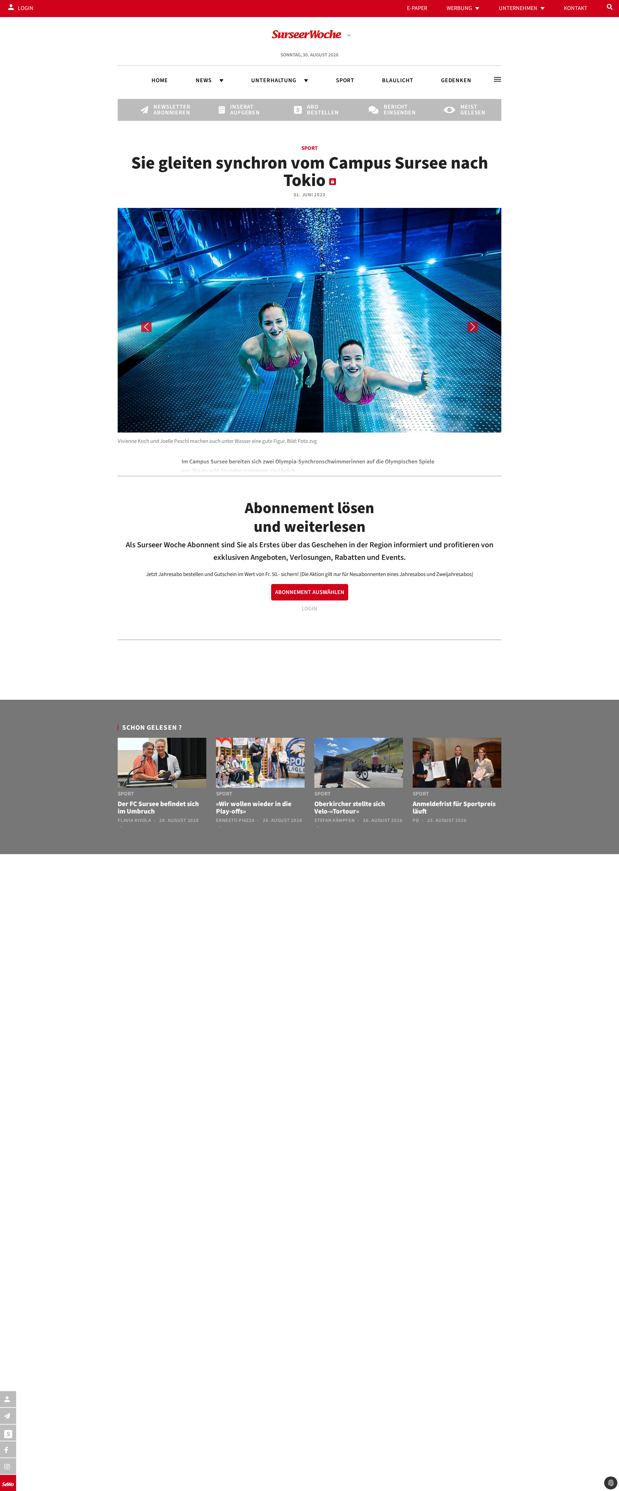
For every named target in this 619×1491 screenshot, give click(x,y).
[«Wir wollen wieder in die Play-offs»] (260, 764)
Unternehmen (518, 8)
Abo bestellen (318, 110)
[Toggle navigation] (497, 79)
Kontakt (575, 8)
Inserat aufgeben (241, 110)
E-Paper (417, 8)
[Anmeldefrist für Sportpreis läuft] (457, 764)
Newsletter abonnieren (164, 110)
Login (26, 8)
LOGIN (309, 609)
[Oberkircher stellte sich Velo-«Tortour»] (358, 764)
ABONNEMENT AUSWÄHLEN (309, 592)
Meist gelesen (471, 110)
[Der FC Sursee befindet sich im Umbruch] (162, 764)
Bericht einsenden (395, 110)
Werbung (459, 8)
